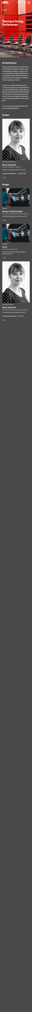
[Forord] (16, 233)
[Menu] (29, 2)
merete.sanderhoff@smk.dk (9, 173)
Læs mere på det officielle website (14, 39)
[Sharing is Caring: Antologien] (16, 197)
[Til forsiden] (5, 2)
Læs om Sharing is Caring (9, 46)
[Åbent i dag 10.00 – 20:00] (17, 3)
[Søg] (25, 2)
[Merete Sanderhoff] (16, 139)
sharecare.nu (14, 108)
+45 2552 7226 (22, 173)
